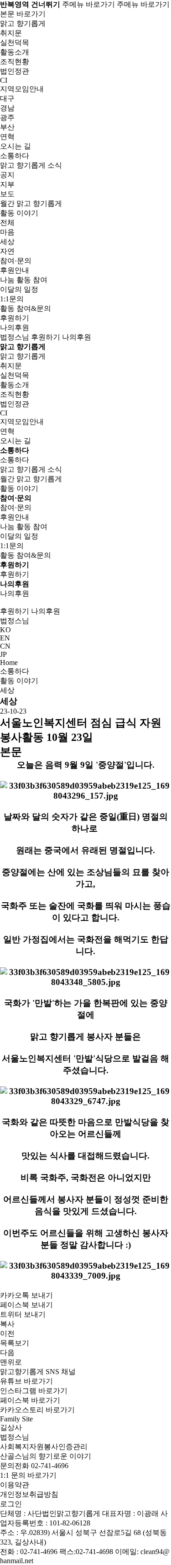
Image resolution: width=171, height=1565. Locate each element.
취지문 (11, 33)
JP (3, 654)
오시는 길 (15, 146)
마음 (7, 232)
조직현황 (14, 61)
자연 (7, 251)
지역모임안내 (22, 421)
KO (5, 630)
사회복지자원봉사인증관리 (44, 1446)
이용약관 (14, 1485)
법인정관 (14, 71)
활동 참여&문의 (25, 308)
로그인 (11, 1504)
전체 (7, 222)
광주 (7, 117)
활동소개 (14, 52)
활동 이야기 (19, 488)
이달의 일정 (19, 289)
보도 (7, 194)
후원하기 (14, 318)
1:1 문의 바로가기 (28, 1475)
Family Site (16, 1419)
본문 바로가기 (23, 14)
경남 (7, 108)
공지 (7, 175)
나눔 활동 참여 (23, 280)
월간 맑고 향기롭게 (31, 203)
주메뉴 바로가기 (88, 4)
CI (3, 80)
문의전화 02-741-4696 (34, 1466)
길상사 (11, 1427)
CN (5, 646)
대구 (7, 98)
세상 (7, 241)
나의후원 (14, 327)
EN (5, 638)
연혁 (7, 136)
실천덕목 (14, 42)
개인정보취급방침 (29, 1494)
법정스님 (14, 337)
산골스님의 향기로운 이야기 (45, 1456)
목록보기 (14, 1343)
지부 (7, 184)
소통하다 (14, 671)
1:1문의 (12, 299)
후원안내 (14, 270)
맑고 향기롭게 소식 (31, 469)
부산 (7, 127)
